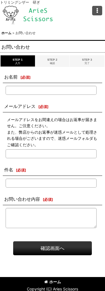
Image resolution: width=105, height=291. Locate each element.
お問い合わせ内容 (22, 199)
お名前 (11, 77)
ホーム (55, 281)
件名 (8, 169)
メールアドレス (20, 106)
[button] (97, 10)
